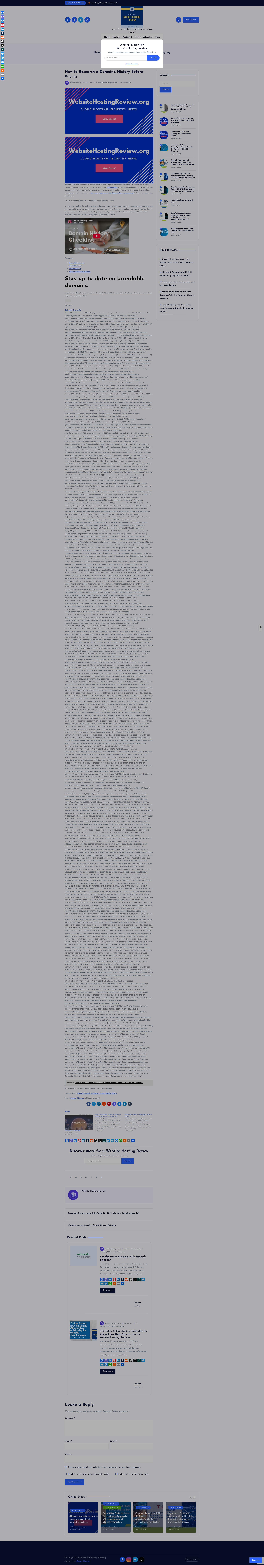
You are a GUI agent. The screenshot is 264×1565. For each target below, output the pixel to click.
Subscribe (153, 58)
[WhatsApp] (2, 66)
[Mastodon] (2, 17)
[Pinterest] (2, 25)
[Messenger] (2, 62)
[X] (2, 46)
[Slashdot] (2, 50)
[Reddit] (2, 37)
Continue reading (132, 64)
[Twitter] (2, 54)
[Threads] (2, 41)
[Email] (2, 74)
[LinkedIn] (2, 29)
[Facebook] (2, 13)
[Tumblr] (2, 33)
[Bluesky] (2, 21)
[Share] (2, 79)
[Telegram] (2, 58)
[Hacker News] (2, 70)
